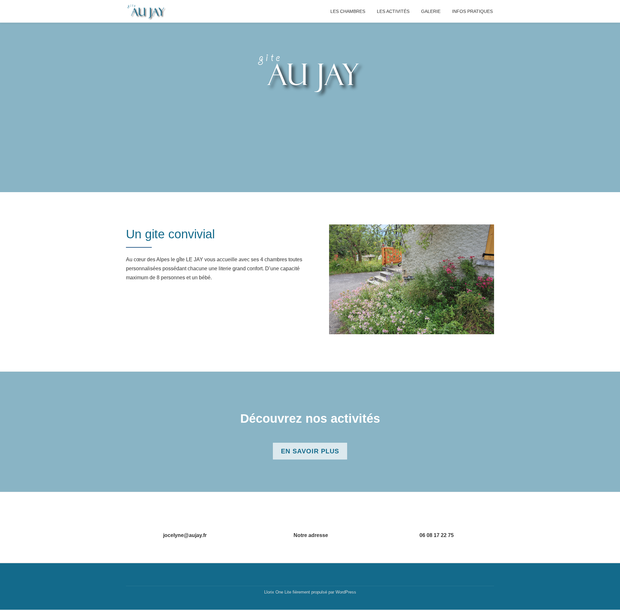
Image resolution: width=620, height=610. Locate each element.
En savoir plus (310, 453)
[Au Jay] (147, 11)
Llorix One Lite (278, 592)
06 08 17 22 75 (436, 535)
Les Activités (393, 11)
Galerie (430, 11)
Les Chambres (347, 11)
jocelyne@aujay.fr (185, 535)
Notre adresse (311, 535)
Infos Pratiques (472, 11)
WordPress (346, 592)
